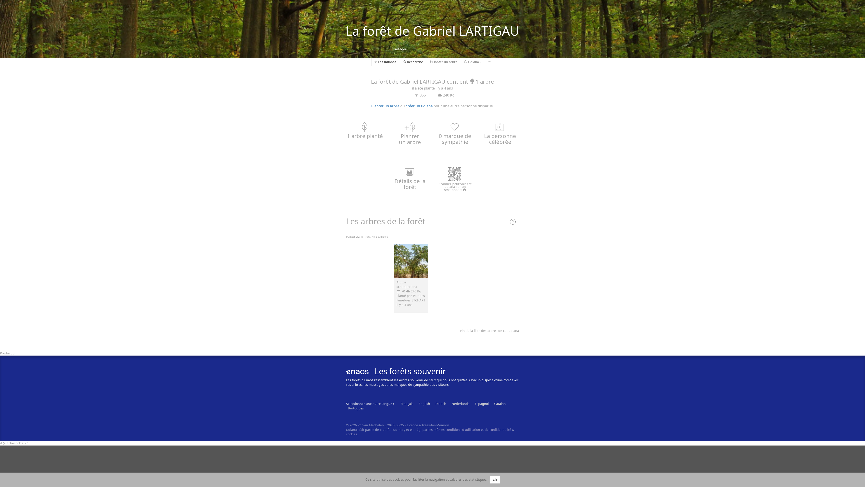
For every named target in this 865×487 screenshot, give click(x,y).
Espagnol (482, 404)
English (424, 404)
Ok (495, 480)
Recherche (414, 62)
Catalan (500, 404)
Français (407, 404)
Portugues (356, 408)
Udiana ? (474, 62)
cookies (351, 434)
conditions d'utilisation (463, 429)
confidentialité (500, 429)
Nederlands (460, 404)
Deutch (440, 404)
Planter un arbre (444, 62)
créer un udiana (419, 105)
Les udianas (387, 62)
